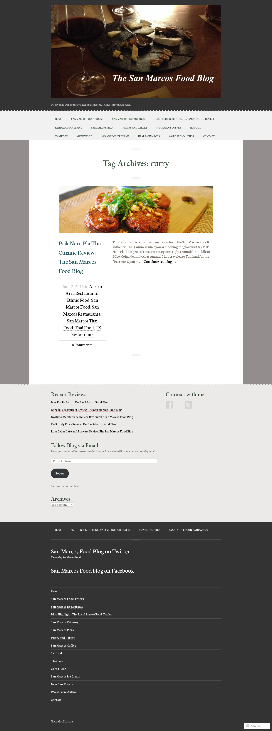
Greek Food (84, 136)
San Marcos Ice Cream (115, 136)
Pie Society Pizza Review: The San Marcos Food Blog (83, 424)
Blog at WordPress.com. (62, 720)
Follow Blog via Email (74, 445)
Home (58, 119)
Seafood (195, 127)
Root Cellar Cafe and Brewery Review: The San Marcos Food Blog (92, 431)
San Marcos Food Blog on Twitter (90, 551)
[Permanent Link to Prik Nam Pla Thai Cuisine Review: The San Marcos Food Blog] (136, 231)
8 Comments (82, 344)
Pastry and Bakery (134, 127)
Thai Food (61, 136)
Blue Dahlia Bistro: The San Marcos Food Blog (79, 402)
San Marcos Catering (68, 127)
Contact (208, 136)
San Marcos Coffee (168, 127)
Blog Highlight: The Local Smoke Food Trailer (184, 119)
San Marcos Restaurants (128, 119)
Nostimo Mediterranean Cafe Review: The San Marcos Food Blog (92, 417)
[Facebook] (169, 405)
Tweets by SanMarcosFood (66, 557)
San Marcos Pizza (102, 127)
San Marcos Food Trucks (87, 119)
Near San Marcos (149, 136)
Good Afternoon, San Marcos (188, 530)
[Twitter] (188, 405)
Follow (60, 473)
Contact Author (150, 530)
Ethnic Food (77, 300)
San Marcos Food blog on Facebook (92, 570)
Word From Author (181, 136)
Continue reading (160, 261)
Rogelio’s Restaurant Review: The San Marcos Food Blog (86, 409)
